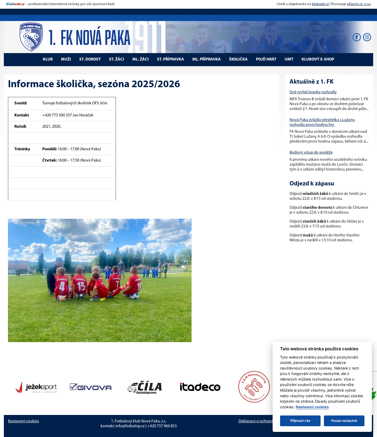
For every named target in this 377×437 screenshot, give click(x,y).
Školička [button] (238, 59)
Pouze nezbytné (344, 421)
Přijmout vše (300, 421)
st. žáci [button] (116, 59)
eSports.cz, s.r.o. (359, 4)
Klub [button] (48, 59)
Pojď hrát (266, 59)
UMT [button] (289, 59)
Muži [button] (66, 59)
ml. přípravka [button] (206, 59)
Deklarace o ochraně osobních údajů (270, 421)
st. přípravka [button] (170, 59)
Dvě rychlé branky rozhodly (313, 92)
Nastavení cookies (23, 421)
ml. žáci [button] (140, 59)
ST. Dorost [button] (90, 59)
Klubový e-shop (318, 59)
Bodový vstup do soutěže (311, 153)
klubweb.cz (320, 4)
